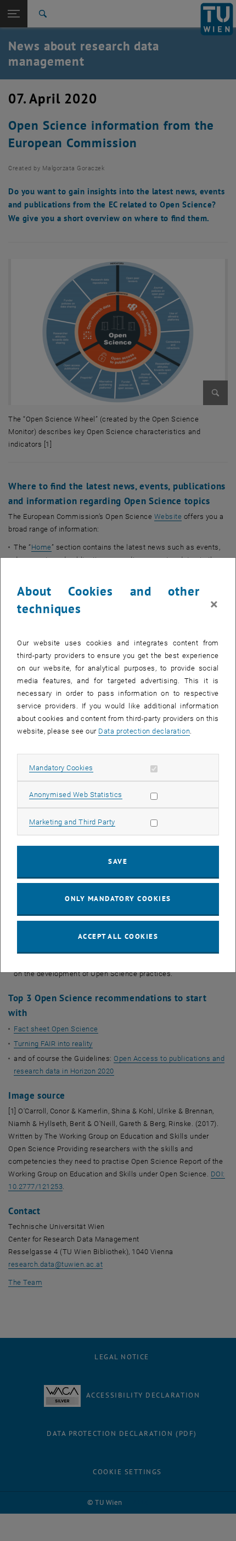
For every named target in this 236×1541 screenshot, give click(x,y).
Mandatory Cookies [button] (61, 768)
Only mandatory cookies (118, 898)
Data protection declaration (144, 731)
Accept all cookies (118, 936)
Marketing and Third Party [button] (72, 822)
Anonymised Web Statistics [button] (75, 794)
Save (117, 861)
